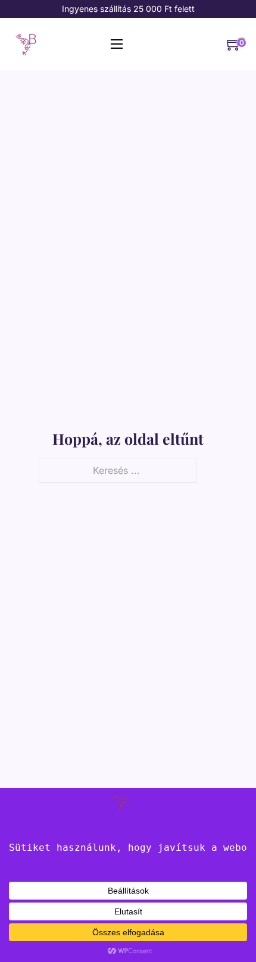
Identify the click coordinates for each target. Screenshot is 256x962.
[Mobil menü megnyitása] (117, 44)
